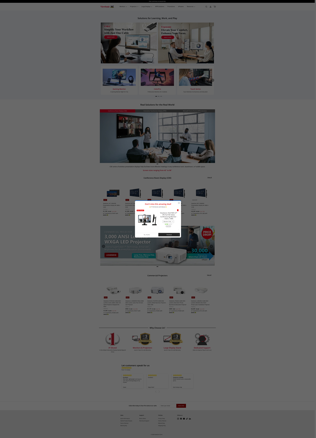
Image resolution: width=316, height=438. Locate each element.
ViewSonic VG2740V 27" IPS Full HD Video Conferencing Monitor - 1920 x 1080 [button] (168, 216)
